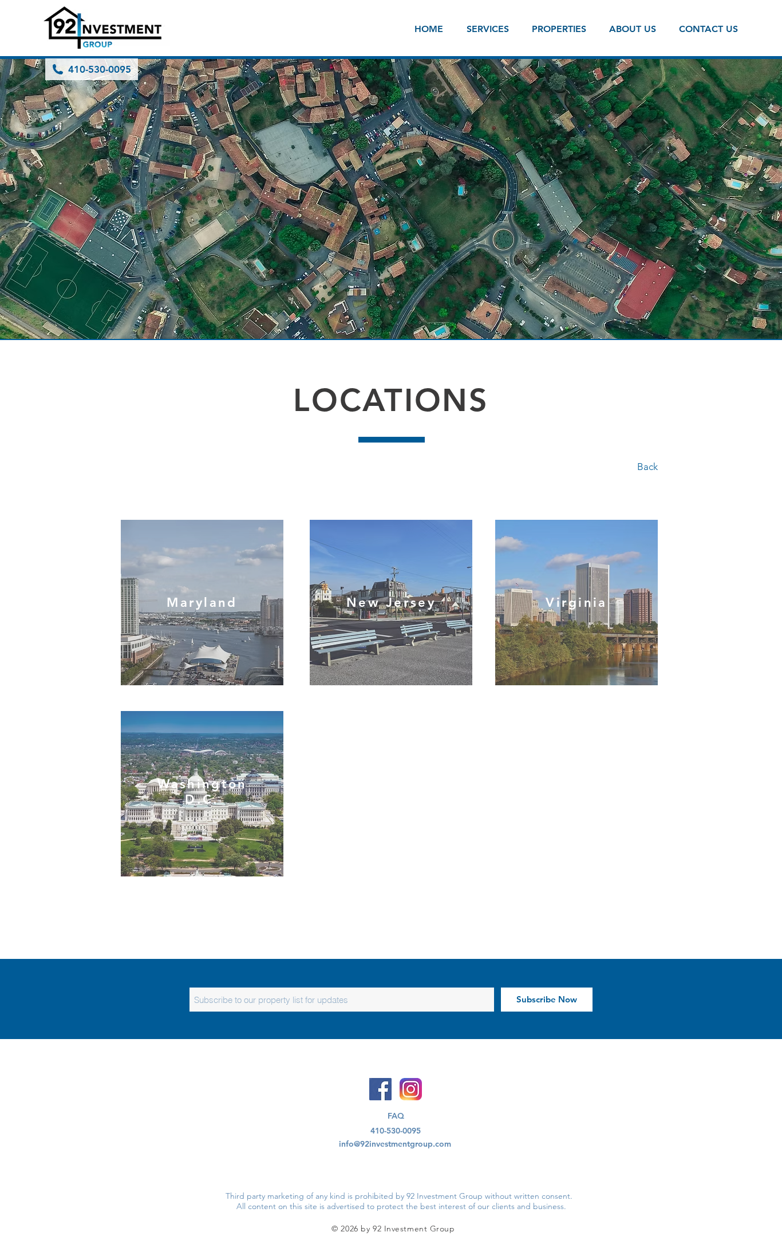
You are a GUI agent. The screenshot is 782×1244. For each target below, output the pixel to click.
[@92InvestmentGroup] (411, 1089)
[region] (202, 602)
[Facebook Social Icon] (380, 1089)
